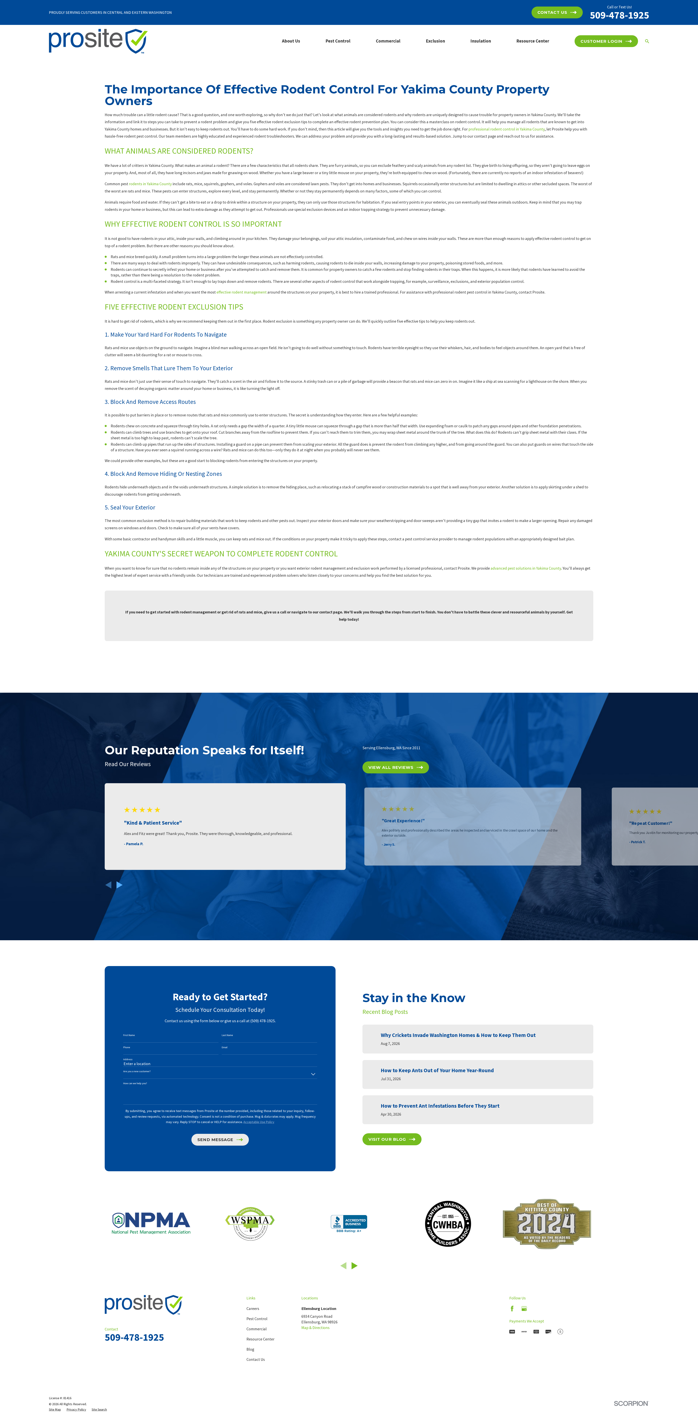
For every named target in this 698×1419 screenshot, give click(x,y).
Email (224, 1047)
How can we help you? (135, 1083)
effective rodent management (241, 292)
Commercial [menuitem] (388, 41)
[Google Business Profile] (524, 1308)
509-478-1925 (619, 15)
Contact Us (255, 1359)
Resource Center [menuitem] (532, 41)
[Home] (98, 41)
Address (128, 1059)
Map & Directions (315, 1327)
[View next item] (119, 885)
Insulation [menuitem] (480, 41)
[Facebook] (512, 1308)
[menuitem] (55, 1409)
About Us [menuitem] (291, 41)
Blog (250, 1349)
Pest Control (256, 1318)
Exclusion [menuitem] (435, 41)
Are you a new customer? (137, 1071)
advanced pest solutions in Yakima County (526, 568)
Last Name (227, 1035)
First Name (129, 1035)
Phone (126, 1047)
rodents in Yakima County (150, 183)
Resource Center (260, 1339)
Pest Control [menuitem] (338, 41)
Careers (252, 1308)
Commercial (256, 1328)
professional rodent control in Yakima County (506, 129)
